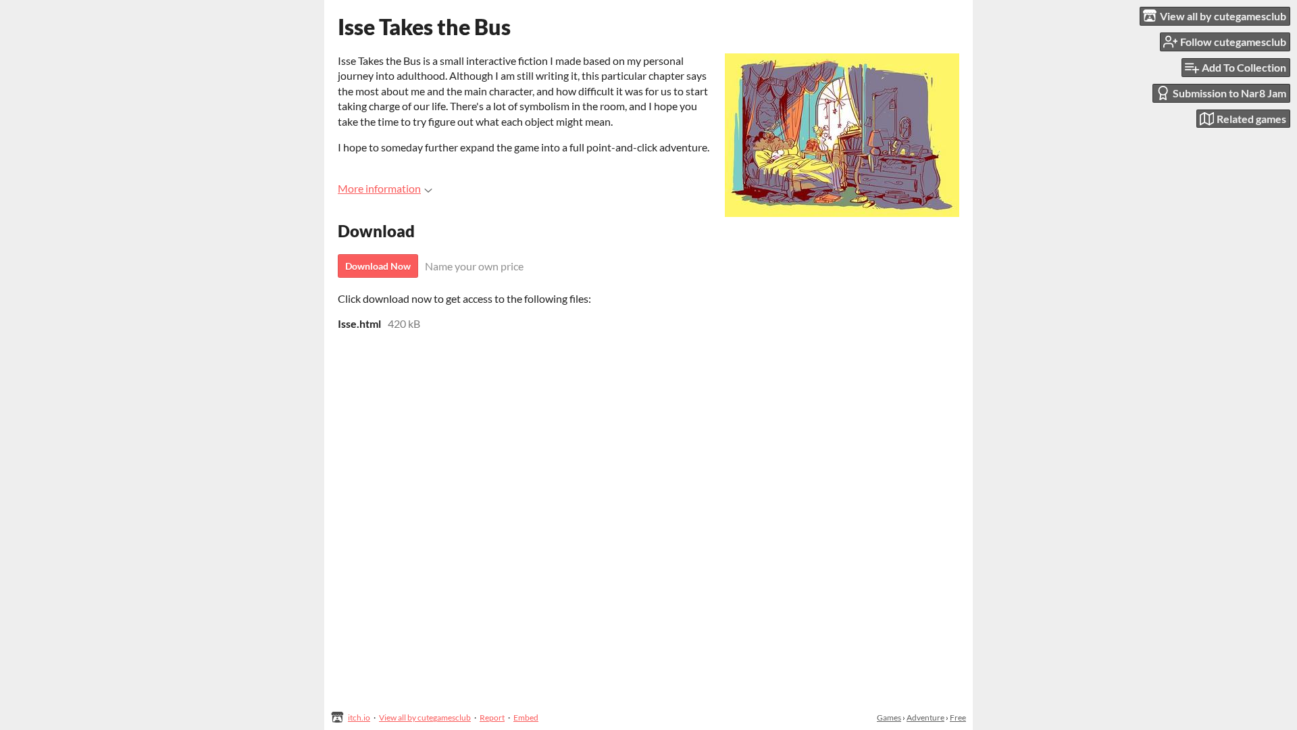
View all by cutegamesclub (425, 717)
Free (958, 717)
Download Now (378, 266)
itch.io (359, 717)
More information (379, 188)
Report (492, 717)
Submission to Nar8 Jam (1229, 93)
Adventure (925, 717)
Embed (525, 717)
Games (889, 717)
